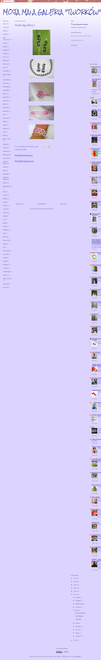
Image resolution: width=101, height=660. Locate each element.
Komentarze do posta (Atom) (45, 209)
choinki (5, 53)
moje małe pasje (96, 352)
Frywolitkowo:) (79, 616)
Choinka (5, 50)
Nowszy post (19, 204)
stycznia (77, 636)
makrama (5, 144)
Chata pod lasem (96, 439)
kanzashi (5, 101)
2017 (75, 588)
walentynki (6, 251)
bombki (5, 34)
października (79, 604)
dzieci (4, 67)
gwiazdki (5, 90)
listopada (78, 601)
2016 (75, 591)
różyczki (5, 212)
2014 (75, 640)
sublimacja (6, 230)
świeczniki (6, 240)
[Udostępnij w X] (47, 146)
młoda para (6, 155)
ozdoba (5, 167)
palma (4, 170)
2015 (75, 594)
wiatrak (5, 261)
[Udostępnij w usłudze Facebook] (48, 146)
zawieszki (5, 284)
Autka (4, 31)
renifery (5, 205)
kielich (4, 104)
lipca (76, 610)
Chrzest (5, 57)
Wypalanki (6, 271)
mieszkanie (6, 151)
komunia (5, 111)
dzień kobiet (6, 80)
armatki (5, 27)
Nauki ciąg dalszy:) (80, 613)
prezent (5, 195)
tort (4, 247)
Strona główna (42, 204)
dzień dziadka (6, 74)
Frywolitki (78, 619)
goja (93, 97)
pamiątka (5, 174)
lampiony (5, 128)
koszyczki (5, 118)
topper (4, 244)
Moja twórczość (96, 67)
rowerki (5, 209)
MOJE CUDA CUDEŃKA (96, 149)
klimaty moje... (96, 522)
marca (77, 630)
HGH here (94, 441)
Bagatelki (94, 227)
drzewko (5, 64)
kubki (4, 121)
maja (76, 623)
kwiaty (5, 125)
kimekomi (5, 107)
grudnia (77, 597)
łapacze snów (6, 139)
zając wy (5, 275)
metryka (5, 148)
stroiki (4, 226)
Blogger (79, 656)
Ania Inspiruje (96, 497)
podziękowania (7, 186)
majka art (94, 189)
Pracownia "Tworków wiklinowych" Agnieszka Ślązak (81, 35)
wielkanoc (5, 265)
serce (4, 219)
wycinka (5, 268)
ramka (4, 202)
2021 (75, 578)
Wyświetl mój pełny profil (78, 27)
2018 (75, 585)
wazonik (5, 254)
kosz (4, 114)
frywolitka (23, 149)
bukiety (5, 46)
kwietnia (78, 626)
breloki (5, 43)
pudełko (5, 198)
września (78, 607)
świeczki (5, 237)
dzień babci (6, 71)
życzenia (5, 287)
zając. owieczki (7, 278)
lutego (77, 633)
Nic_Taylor (57, 656)
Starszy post (63, 204)
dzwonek (5, 83)
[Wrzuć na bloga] (45, 146)
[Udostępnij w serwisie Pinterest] (50, 146)
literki (4, 135)
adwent (5, 24)
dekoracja (5, 60)
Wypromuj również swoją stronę (77, 40)
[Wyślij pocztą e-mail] (44, 146)
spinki (4, 223)
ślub (4, 233)
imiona (5, 94)
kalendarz (5, 97)
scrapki (5, 216)
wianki (5, 258)
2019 (75, 581)
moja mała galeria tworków (80, 24)
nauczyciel (6, 158)
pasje (93, 427)
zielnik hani (95, 314)
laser (4, 132)
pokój (4, 192)
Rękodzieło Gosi (96, 472)
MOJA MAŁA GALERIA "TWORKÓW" (52, 11)
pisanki (5, 183)
